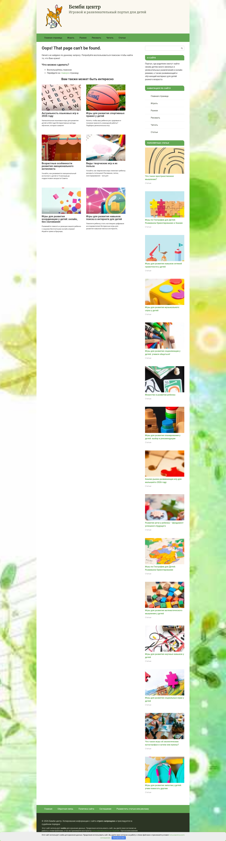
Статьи (122, 38)
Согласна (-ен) (119, 838)
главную (65, 73)
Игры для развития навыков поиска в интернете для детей (104, 218)
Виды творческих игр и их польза (101, 165)
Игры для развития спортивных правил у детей (105, 114)
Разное (83, 38)
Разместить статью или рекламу (133, 809)
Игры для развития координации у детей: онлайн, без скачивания (60, 219)
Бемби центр (85, 7)
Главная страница (53, 38)
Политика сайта (86, 809)
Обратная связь (65, 809)
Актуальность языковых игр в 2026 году (60, 114)
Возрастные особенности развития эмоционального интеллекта (58, 166)
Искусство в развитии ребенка (160, 395)
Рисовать (96, 38)
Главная (48, 809)
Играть (70, 38)
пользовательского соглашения (106, 831)
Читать (109, 38)
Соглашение (105, 809)
